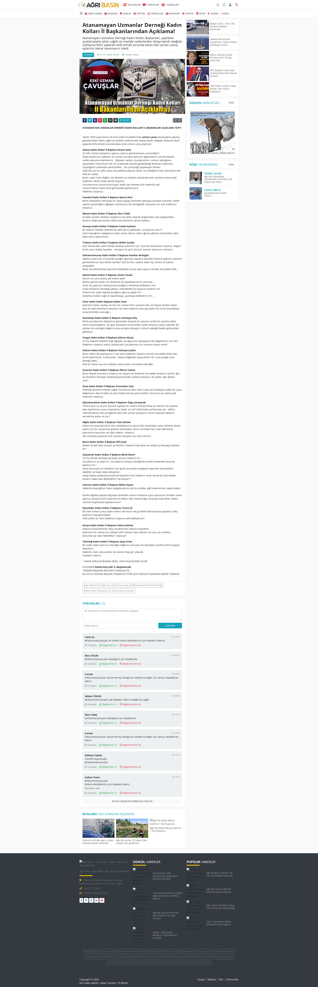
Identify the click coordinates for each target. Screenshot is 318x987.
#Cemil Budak (152, 951)
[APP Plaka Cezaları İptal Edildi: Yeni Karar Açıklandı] (198, 89)
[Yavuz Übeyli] (196, 193)
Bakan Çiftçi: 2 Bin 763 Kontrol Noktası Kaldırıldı (222, 26)
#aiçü (86, 951)
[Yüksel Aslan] (196, 178)
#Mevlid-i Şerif (168, 951)
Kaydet (126, 120)
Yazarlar (172, 4)
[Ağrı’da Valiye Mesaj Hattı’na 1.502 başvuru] (166, 822)
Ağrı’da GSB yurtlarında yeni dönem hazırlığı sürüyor (166, 915)
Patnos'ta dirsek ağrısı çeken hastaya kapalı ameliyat (98, 842)
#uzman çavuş (121, 585)
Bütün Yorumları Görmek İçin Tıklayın (132, 801)
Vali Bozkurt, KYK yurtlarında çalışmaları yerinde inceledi (165, 876)
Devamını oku (92, 788)
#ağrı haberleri (91, 585)
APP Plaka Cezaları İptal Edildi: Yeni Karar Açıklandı (223, 88)
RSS (221, 979)
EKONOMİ (174, 13)
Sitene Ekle (232, 979)
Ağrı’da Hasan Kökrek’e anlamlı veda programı (219, 890)
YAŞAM (214, 13)
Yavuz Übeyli (212, 190)
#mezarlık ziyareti (204, 951)
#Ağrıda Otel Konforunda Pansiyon (101, 957)
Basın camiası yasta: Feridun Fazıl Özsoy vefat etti (221, 57)
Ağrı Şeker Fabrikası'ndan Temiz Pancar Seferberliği (220, 907)
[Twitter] (86, 900)
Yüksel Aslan (132, 54)
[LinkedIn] (96, 900)
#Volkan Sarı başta (155, 962)
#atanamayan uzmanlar (123, 590)
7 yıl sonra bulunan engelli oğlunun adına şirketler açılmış (167, 895)
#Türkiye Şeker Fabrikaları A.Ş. (207, 957)
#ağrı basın (106, 585)
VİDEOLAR (153, 4)
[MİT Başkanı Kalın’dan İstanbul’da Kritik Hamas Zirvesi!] (198, 74)
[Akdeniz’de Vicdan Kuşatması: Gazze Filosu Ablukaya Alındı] (198, 42)
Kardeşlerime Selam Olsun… (215, 194)
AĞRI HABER (95, 13)
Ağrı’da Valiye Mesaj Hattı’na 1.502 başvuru (165, 829)
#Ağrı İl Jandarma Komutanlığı (128, 951)
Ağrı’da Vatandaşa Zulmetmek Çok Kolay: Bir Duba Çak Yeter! (218, 179)
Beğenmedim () (131, 645)
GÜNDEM (112, 13)
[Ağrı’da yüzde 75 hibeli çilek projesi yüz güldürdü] (132, 828)
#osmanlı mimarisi (116, 962)
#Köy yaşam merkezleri (178, 962)
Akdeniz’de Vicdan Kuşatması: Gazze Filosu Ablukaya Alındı (223, 42)
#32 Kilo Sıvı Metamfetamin (177, 957)
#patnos (229, 957)
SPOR (202, 13)
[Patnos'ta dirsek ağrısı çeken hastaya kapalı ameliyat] (98, 828)
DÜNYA (189, 13)
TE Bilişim (122, 983)
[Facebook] (81, 900)
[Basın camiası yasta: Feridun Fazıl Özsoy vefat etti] (198, 58)
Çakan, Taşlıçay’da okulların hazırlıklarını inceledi (165, 935)
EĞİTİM (141, 13)
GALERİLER (133, 4)
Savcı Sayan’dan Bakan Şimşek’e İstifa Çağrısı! (218, 923)
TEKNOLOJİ (157, 13)
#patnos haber (127, 957)
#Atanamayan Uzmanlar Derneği (147, 585)
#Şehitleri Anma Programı (149, 957)
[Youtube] (101, 900)
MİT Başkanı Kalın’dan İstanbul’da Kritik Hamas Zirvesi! (223, 73)
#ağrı (95, 951)
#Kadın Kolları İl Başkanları (96, 590)
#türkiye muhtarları (202, 962)
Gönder (170, 625)
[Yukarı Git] (309, 978)
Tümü (231, 102)
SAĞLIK (127, 13)
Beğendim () (109, 645)
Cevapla (92, 645)
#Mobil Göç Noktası (225, 951)
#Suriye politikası (136, 962)
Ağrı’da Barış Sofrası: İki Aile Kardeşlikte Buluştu (219, 874)
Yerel (225, 13)
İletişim (212, 979)
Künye (201, 979)
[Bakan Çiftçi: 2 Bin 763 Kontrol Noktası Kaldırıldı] (198, 27)
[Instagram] (91, 900)
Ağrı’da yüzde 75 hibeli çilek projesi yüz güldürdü (131, 842)
